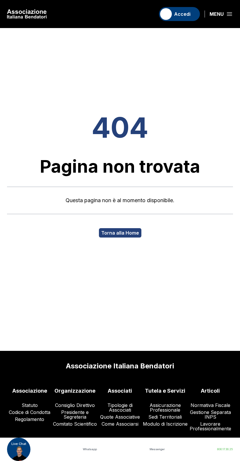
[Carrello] (148, 14)
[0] (148, 14)
